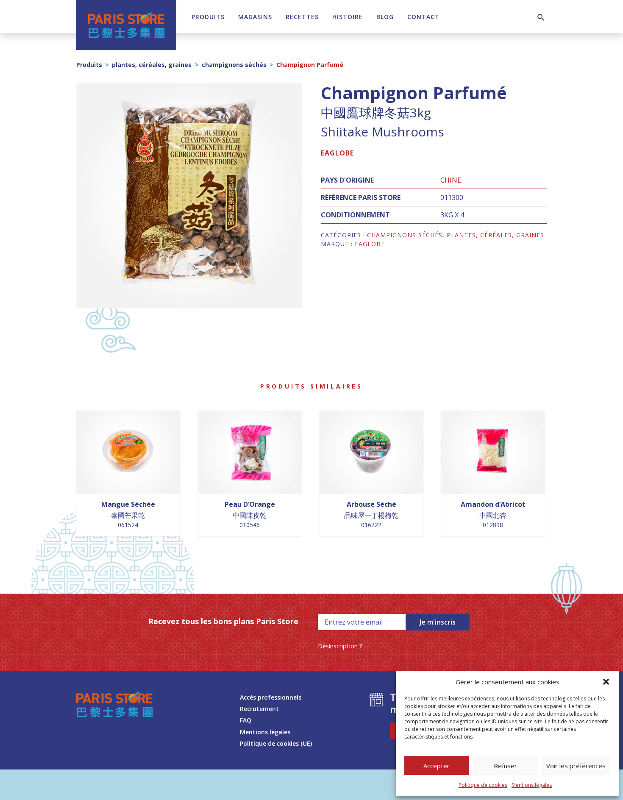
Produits (208, 17)
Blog (385, 17)
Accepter (436, 765)
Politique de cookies (483, 785)
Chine (450, 180)
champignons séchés (234, 65)
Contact (423, 17)
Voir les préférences (576, 765)
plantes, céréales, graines (152, 65)
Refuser (505, 765)
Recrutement (259, 709)
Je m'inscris (438, 622)
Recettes (302, 17)
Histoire (347, 17)
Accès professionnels (270, 697)
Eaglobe (337, 153)
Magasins (255, 17)
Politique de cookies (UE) (276, 743)
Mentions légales (532, 785)
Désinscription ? (340, 646)
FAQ (245, 720)
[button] (606, 682)
